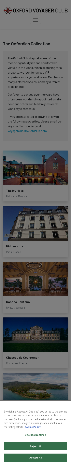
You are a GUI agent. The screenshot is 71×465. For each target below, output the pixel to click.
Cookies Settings (35, 434)
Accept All (35, 457)
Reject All (35, 446)
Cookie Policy (33, 427)
